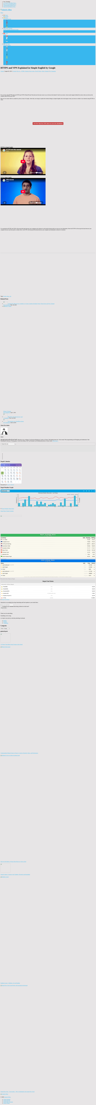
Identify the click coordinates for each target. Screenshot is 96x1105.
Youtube (46, 71)
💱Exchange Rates (10, 54)
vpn (10, 296)
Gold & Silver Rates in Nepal (8, 578)
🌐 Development (10, 40)
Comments (5, 623)
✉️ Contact (8, 37)
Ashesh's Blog (7, 1097)
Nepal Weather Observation (8, 508)
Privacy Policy (6, 1103)
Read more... (55, 441)
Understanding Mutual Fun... (9, 5)
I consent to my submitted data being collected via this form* (15, 606)
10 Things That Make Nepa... (10, 3)
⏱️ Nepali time (9, 50)
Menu (2, 12)
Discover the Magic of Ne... (9, 6)
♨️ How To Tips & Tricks (12, 23)
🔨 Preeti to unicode (10, 51)
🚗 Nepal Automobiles (11, 21)
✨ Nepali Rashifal (10, 58)
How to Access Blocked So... (9, 4)
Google (14, 71)
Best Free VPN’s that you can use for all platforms (51, 123)
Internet (27, 71)
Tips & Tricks (38, 71)
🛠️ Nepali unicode (10, 47)
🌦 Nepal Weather (10, 60)
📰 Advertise (12, 42)
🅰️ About (5, 34)
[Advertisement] (43, 83)
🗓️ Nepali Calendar (10, 29)
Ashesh (2, 71)
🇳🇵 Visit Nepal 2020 (10, 20)
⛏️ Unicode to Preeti (11, 53)
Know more (31, 71)
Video (43, 71)
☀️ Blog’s (7, 18)
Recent (4, 620)
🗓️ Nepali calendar (10, 46)
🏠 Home (5, 16)
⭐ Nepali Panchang (10, 57)
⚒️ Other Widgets (10, 64)
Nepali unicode (6, 1100)
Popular (5, 621)
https (8, 296)
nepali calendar (10, 484)
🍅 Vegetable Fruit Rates (11, 61)
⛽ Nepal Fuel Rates (11, 63)
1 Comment (6, 418)
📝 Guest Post (9, 38)
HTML (23, 71)
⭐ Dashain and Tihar (11, 27)
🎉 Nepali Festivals (10, 24)
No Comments (52, 71)
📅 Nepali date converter (11, 49)
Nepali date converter (8, 1102)
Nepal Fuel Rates (5, 599)
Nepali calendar (6, 1099)
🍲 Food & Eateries (10, 25)
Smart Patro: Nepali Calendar (7, 511)
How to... (19, 71)
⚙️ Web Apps (7, 44)
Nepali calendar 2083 (11, 31)
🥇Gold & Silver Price (11, 55)
